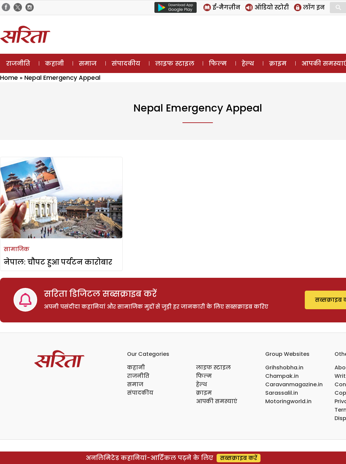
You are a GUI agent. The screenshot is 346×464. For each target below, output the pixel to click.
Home (9, 77)
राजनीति (18, 63)
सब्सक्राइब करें (238, 458)
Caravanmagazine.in (294, 384)
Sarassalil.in (281, 393)
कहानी (54, 63)
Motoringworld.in (288, 401)
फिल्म (218, 63)
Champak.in (282, 376)
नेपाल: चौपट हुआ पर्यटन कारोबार (58, 262)
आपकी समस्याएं (216, 401)
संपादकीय (126, 63)
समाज (88, 63)
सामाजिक (16, 249)
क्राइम (278, 63)
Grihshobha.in (284, 367)
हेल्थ (248, 63)
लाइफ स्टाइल (174, 63)
